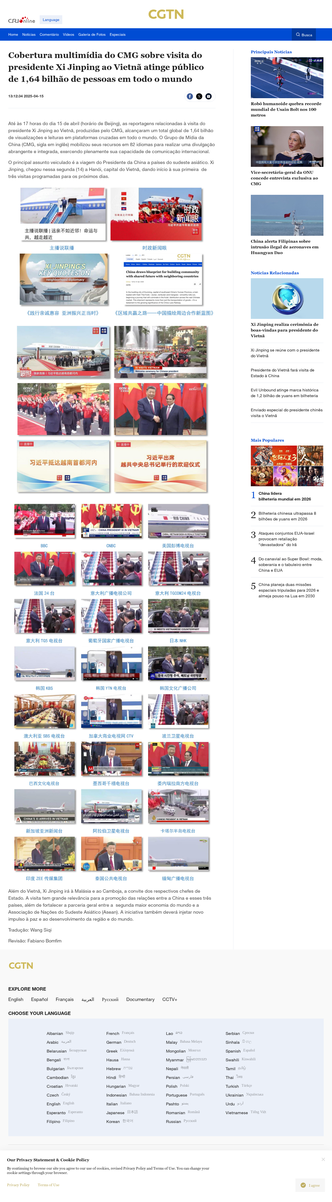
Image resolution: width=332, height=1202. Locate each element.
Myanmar (186, 1059)
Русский (110, 999)
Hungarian (123, 1086)
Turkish (239, 1086)
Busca (307, 35)
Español (39, 999)
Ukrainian (244, 1095)
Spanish (240, 1051)
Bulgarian (65, 1068)
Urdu (235, 1103)
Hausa (118, 1059)
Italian (119, 1103)
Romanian (183, 1112)
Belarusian (66, 1051)
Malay (184, 1042)
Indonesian (130, 1095)
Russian (181, 1121)
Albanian (60, 1033)
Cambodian (61, 1077)
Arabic (59, 1042)
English (15, 999)
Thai (234, 1077)
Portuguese (185, 1095)
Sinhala (239, 1042)
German (121, 1042)
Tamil (236, 1068)
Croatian (62, 1086)
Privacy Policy (18, 1185)
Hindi (115, 1077)
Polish (177, 1086)
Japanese (122, 1112)
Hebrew (119, 1068)
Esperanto (65, 1112)
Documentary (140, 999)
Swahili (241, 1059)
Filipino (60, 1121)
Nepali (177, 1068)
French (120, 1033)
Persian (179, 1077)
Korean (119, 1121)
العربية (87, 999)
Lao (174, 1033)
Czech (58, 1095)
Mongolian (183, 1051)
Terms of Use (48, 1185)
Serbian (240, 1033)
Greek (120, 1051)
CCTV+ (169, 999)
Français (65, 999)
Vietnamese (246, 1112)
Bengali (58, 1059)
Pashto (177, 1103)
